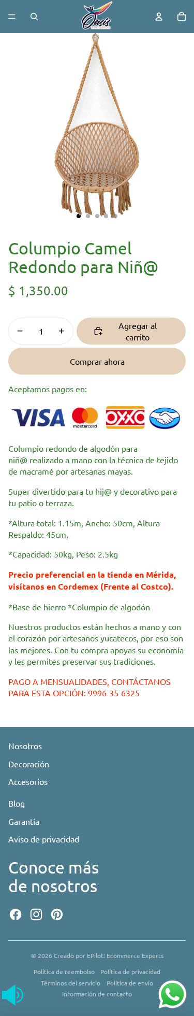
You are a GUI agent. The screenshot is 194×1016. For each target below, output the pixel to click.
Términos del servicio (70, 983)
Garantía (23, 821)
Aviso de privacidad (43, 839)
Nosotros (25, 745)
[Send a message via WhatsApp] (172, 994)
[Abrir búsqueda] (34, 16)
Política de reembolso (64, 971)
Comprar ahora (97, 361)
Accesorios (28, 781)
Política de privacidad (130, 971)
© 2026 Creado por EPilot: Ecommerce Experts (97, 955)
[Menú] (12, 16)
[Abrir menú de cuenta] (158, 16)
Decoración (28, 764)
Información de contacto (97, 994)
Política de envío (130, 983)
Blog (16, 803)
